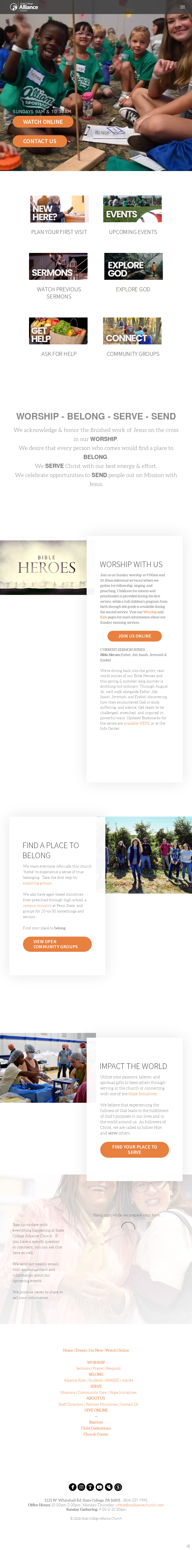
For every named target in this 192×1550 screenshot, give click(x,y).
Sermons (83, 1368)
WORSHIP (96, 1362)
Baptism (96, 1422)
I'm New (96, 1350)
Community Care (92, 1392)
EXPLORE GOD (133, 289)
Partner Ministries (102, 1404)
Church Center (96, 1434)
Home (68, 1350)
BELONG (96, 1374)
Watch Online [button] (43, 121)
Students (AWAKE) (103, 1380)
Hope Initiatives (142, 1094)
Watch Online (117, 1350)
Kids (103, 617)
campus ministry (37, 906)
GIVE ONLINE (96, 1410)
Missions (67, 1392)
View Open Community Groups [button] (55, 944)
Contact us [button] (40, 141)
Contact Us (129, 1404)
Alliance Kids (75, 1380)
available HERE (137, 723)
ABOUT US (95, 1398)
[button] (134, 1150)
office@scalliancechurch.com (140, 1505)
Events (81, 1350)
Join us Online (134, 636)
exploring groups (37, 883)
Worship (150, 612)
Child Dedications (96, 1428)
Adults (127, 1380)
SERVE (96, 1386)
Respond (113, 1368)
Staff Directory (71, 1404)
